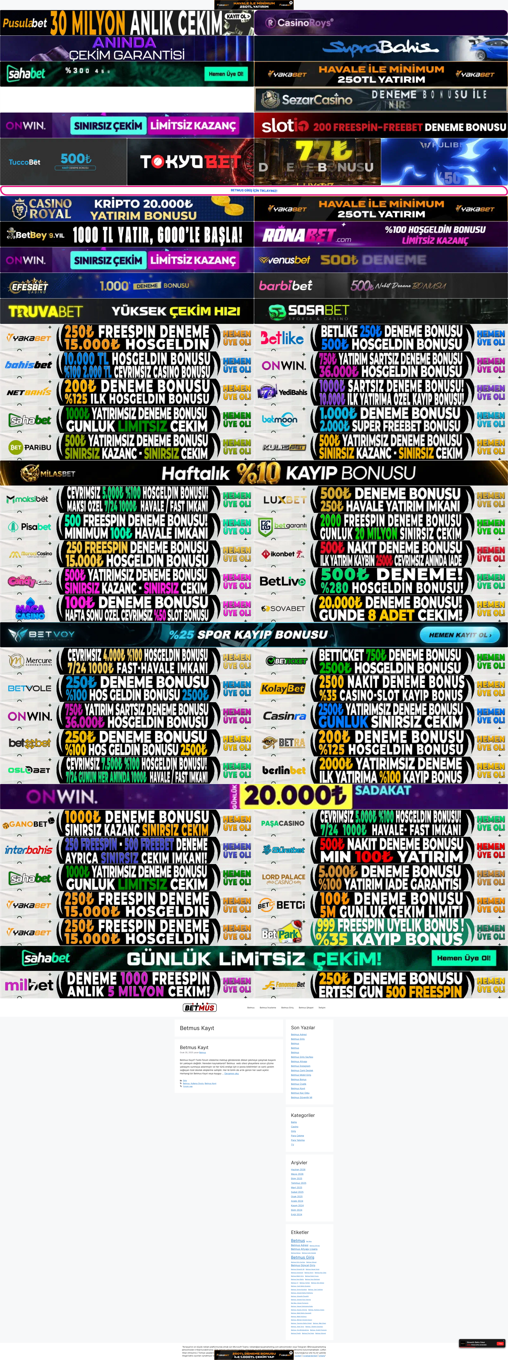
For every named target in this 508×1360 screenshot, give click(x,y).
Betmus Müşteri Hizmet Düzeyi (301, 1320)
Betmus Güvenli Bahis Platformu (302, 1293)
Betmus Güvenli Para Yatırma (301, 1299)
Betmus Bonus (298, 1079)
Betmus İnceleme (268, 1007)
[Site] (127, 337)
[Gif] (254, 473)
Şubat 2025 (297, 1192)
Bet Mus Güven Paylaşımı (299, 1303)
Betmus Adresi (299, 1034)
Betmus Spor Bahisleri (312, 1279)
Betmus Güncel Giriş (303, 1265)
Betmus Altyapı (299, 1061)
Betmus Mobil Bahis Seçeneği (301, 1313)
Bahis (294, 1122)
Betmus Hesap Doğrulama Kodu (302, 1306)
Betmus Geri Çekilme (315, 1289)
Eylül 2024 (296, 1214)
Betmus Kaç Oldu (300, 1093)
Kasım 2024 (297, 1205)
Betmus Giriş (287, 1007)
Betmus (251, 1007)
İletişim (322, 1007)
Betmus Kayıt (194, 1047)
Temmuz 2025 (298, 1183)
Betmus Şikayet (306, 1007)
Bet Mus (309, 1241)
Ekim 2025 (296, 1178)
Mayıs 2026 (297, 1174)
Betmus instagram (297, 1273)
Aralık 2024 (297, 1201)
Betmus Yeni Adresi (317, 1283)
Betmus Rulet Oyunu (312, 1276)
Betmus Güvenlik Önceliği (300, 1296)
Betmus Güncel (311, 1262)
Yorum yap (188, 1086)
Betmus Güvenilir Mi (301, 1097)
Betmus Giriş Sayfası (302, 1057)
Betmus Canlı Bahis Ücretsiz (300, 1286)
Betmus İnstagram (300, 1066)
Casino (294, 1126)
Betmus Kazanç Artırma (299, 1310)
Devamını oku (231, 1073)
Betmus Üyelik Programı (318, 1330)
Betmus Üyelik (298, 1084)
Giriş (185, 1080)
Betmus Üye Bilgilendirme (300, 1330)
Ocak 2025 (297, 1196)
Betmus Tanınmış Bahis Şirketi (301, 1323)
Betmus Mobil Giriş (301, 1075)
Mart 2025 (296, 1187)
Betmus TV (294, 1283)
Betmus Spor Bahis (297, 1279)
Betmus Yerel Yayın (297, 1326)
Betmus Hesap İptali (312, 1269)
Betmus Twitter (305, 1283)
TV (292, 1144)
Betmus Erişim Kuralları (299, 1289)
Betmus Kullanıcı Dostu (193, 1083)
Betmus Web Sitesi (319, 1323)
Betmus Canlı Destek (302, 1070)
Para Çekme (297, 1135)
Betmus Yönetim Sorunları (314, 1326)
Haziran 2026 (298, 1169)
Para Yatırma (298, 1140)
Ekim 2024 (296, 1210)
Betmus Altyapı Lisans (304, 1249)
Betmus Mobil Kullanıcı (299, 1316)
